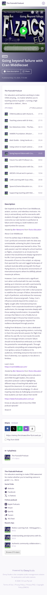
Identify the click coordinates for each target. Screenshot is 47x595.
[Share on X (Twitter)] (13, 428)
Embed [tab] (14, 423)
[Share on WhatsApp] (20, 428)
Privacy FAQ (30, 585)
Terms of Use (8, 585)
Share (27, 71)
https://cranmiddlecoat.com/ (16, 367)
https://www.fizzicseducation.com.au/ (19, 399)
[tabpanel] (23, 309)
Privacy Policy (20, 585)
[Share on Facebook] (7, 428)
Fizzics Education (34, 230)
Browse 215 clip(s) (12, 552)
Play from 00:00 (13, 440)
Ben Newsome (18, 230)
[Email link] (26, 428)
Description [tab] (10, 204)
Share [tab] (7, 423)
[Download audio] (32, 428)
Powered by (18, 570)
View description (12, 71)
